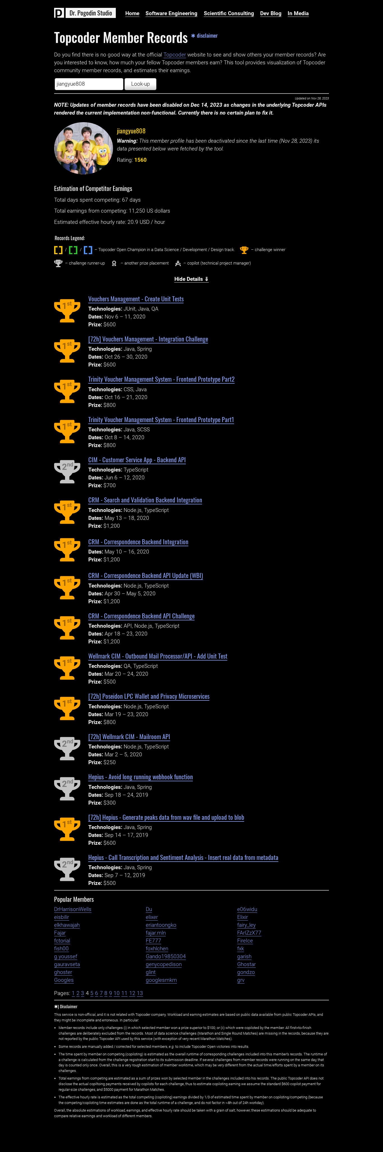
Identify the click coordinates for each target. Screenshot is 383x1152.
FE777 (153, 941)
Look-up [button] (140, 84)
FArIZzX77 (249, 933)
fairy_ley (246, 925)
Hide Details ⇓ (191, 279)
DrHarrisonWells (72, 909)
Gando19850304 (166, 956)
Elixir (242, 917)
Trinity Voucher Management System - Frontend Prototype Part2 (161, 378)
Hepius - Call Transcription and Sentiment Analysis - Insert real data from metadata (183, 857)
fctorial (62, 941)
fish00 (61, 949)
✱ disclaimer (204, 35)
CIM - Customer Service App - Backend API (137, 459)
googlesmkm (161, 980)
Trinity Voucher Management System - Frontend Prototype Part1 (161, 419)
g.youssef (65, 956)
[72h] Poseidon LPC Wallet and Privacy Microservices (148, 695)
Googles (64, 980)
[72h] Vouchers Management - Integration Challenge (148, 338)
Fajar (60, 933)
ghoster (63, 972)
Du (149, 909)
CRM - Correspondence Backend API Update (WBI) (145, 575)
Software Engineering (171, 13)
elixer (152, 917)
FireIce (245, 941)
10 (117, 993)
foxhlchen (157, 949)
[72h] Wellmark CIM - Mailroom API (129, 736)
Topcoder (174, 55)
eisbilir (61, 917)
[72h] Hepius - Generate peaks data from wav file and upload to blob (166, 816)
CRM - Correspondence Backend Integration (138, 541)
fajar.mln (156, 933)
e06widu (247, 909)
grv (240, 980)
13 (140, 993)
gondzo (246, 972)
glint (151, 972)
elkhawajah (67, 925)
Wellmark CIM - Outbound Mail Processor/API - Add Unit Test (157, 655)
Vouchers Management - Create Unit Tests (136, 298)
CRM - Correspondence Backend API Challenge (141, 615)
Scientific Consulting (229, 13)
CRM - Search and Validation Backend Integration (145, 499)
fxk (240, 949)
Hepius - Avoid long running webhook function (140, 776)
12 (132, 993)
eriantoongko (161, 925)
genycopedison (164, 964)
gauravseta (67, 964)
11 (124, 993)
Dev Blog (271, 13)
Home (132, 13)
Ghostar (246, 964)
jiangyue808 (131, 130)
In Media (298, 13)
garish (244, 956)
